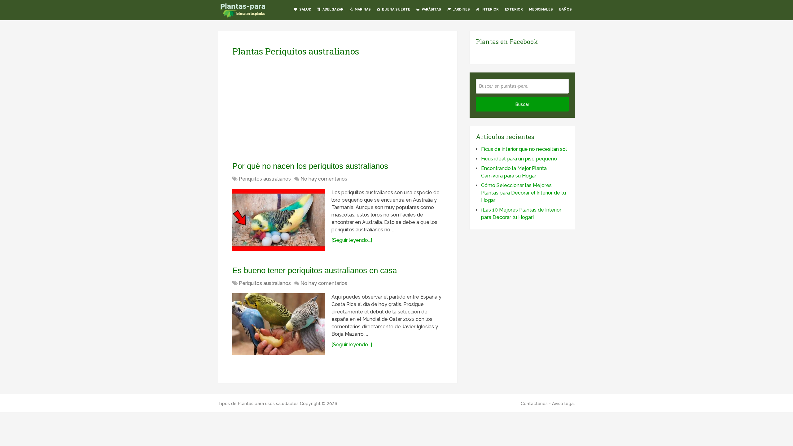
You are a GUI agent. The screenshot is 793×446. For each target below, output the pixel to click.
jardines (461, 9)
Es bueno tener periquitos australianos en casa (314, 270)
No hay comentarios (323, 179)
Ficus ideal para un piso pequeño (519, 159)
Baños (565, 9)
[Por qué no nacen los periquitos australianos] (278, 220)
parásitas (431, 9)
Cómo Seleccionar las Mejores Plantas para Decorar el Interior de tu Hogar (523, 192)
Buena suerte (395, 9)
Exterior (514, 9)
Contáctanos (534, 403)
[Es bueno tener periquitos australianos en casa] (278, 324)
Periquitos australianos (265, 179)
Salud (304, 9)
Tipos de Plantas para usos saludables (258, 403)
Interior (489, 9)
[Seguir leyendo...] (351, 240)
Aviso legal (563, 403)
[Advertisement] (291, 108)
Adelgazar (333, 9)
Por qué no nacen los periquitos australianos (310, 166)
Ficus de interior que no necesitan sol (524, 149)
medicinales (541, 9)
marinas (362, 9)
